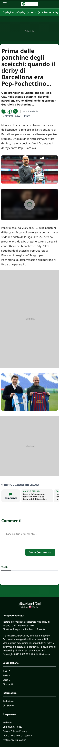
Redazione (8, 701)
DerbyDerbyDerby (14, 12)
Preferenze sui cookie (14, 739)
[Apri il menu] (5, 4)
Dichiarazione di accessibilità (19, 735)
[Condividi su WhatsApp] (3, 111)
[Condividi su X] (15, 111)
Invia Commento (40, 552)
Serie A (6, 671)
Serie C (6, 679)
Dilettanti (8, 684)
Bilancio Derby (50, 12)
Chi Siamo (8, 705)
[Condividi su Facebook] (9, 111)
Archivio (7, 722)
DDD (33, 12)
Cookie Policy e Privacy (15, 731)
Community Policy (12, 726)
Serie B (6, 675)
